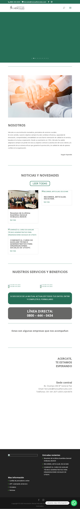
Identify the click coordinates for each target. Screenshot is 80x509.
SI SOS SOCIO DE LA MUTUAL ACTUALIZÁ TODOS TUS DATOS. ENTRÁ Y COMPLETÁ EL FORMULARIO (40, 297)
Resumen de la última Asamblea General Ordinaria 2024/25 (20, 215)
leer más (13, 220)
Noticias (12, 490)
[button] (74, 503)
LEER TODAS (40, 183)
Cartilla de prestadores (19, 481)
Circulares (12, 487)
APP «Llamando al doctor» (18, 484)
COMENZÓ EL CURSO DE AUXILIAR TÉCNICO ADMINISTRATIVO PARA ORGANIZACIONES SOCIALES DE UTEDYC (21, 244)
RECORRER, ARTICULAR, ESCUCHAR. (55, 198)
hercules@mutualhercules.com (58, 389)
